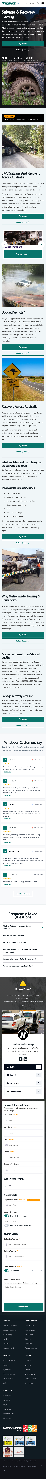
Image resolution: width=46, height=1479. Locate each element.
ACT (4, 1383)
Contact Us (6, 1400)
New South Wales (9, 1361)
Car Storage (7, 1339)
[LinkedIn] (4, 1470)
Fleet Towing (7, 1335)
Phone (6, 1152)
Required (15, 1115)
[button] (11, 3)
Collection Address (11, 1239)
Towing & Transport (10, 1326)
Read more (7, 772)
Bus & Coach (29, 1335)
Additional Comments (12, 1280)
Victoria (5, 1365)
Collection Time (10, 1266)
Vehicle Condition (10, 1212)
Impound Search (8, 1348)
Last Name (8, 1127)
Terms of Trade (32, 1466)
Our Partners (29, 1383)
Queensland (7, 1370)
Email (6, 1139)
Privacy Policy (7, 1466)
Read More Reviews (23, 894)
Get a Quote (7, 1396)
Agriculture (28, 1343)
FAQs (5, 1405)
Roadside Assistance (9, 1330)
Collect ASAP (14, 1271)
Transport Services (31, 1348)
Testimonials (7, 1409)
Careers (27, 1370)
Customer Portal (8, 1414)
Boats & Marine (30, 1330)
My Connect (7, 1418)
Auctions (6, 1343)
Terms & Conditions (19, 1466)
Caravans (28, 1339)
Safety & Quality (30, 1379)
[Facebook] (41, 1466)
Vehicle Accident (10, 1222)
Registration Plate (11, 1200)
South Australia (8, 1379)
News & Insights (30, 1374)
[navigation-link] (38, 3)
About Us (28, 1361)
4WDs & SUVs (29, 1326)
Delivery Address (10, 1251)
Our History (28, 1365)
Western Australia (9, 1374)
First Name (8, 1115)
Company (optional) (11, 1164)
